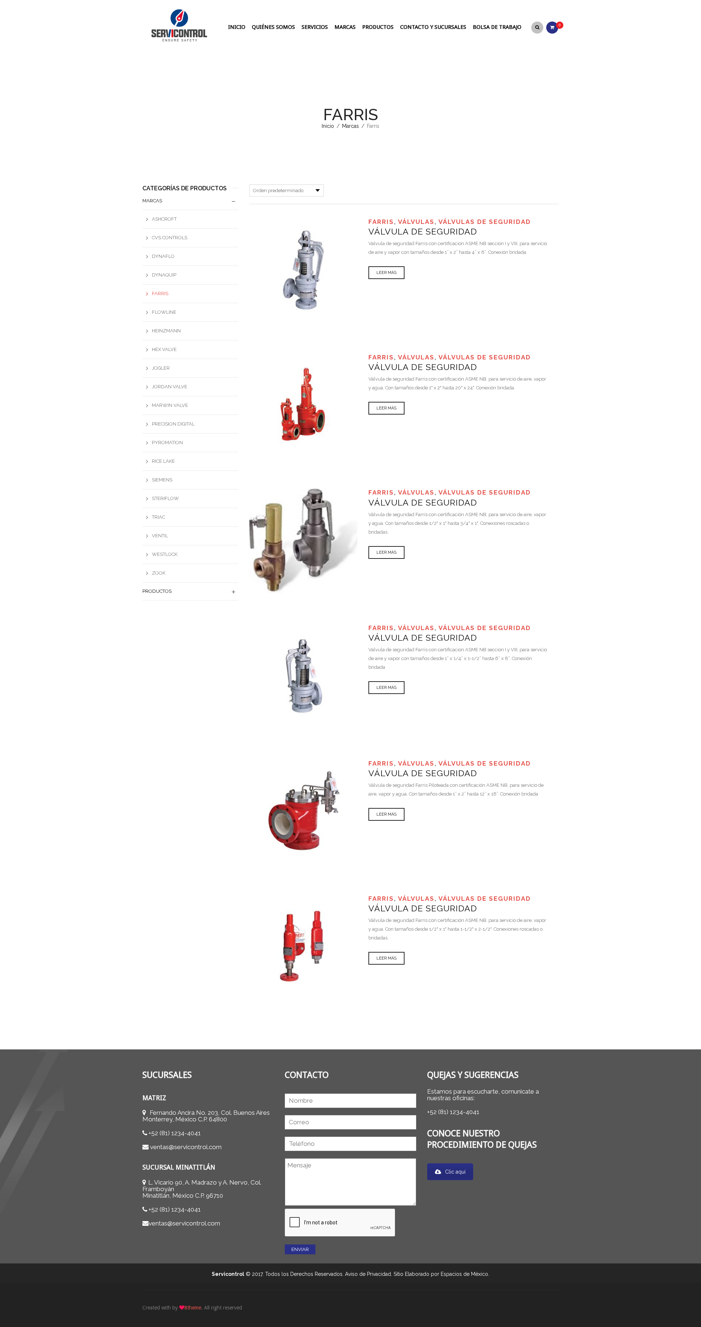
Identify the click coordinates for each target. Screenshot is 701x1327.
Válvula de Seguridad (422, 231)
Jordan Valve (169, 386)
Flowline (164, 312)
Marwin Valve (170, 405)
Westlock (164, 554)
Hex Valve (164, 349)
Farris (381, 221)
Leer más (386, 272)
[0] (552, 26)
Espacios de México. (465, 1274)
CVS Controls (169, 237)
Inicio (236, 27)
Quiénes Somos (273, 27)
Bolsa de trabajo (497, 27)
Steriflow (165, 498)
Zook (158, 573)
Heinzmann (166, 330)
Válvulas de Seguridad (484, 221)
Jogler (161, 368)
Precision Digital (173, 424)
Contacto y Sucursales (433, 27)
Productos (378, 27)
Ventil (160, 535)
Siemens (162, 480)
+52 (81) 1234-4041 (175, 1133)
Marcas (345, 27)
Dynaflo (163, 256)
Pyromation (167, 442)
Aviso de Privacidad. (368, 1274)
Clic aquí (455, 1172)
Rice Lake (163, 461)
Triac (158, 517)
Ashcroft (164, 219)
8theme (192, 1308)
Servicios (315, 27)
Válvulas (416, 221)
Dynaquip (164, 275)
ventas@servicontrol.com (186, 1147)
